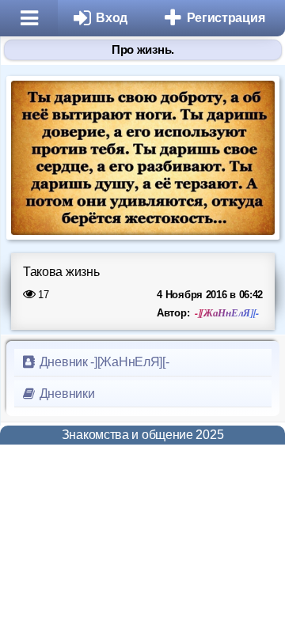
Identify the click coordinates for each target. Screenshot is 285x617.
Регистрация (226, 18)
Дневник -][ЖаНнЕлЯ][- (102, 362)
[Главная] (29, 18)
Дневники (65, 393)
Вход (111, 18)
